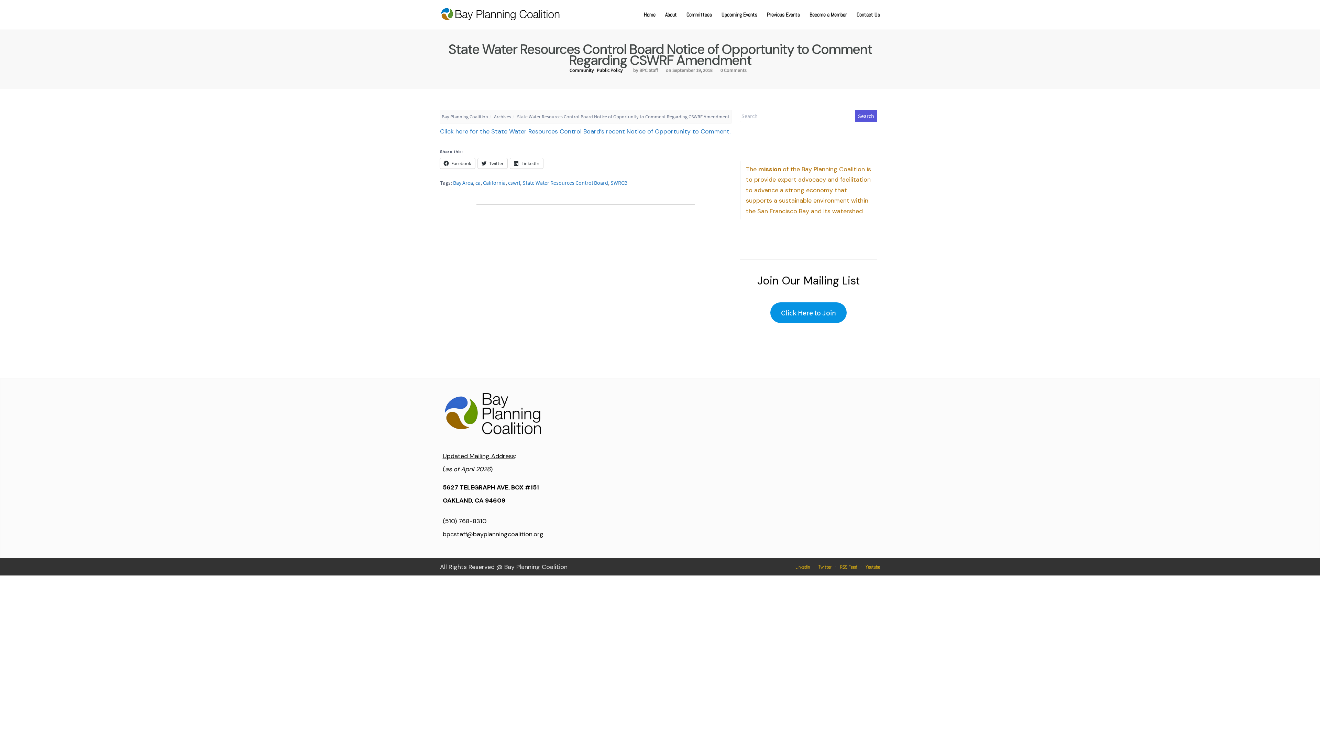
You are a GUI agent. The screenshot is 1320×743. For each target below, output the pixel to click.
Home (650, 14)
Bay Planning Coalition (465, 117)
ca (478, 182)
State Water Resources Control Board (565, 182)
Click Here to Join (808, 312)
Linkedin (802, 567)
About (671, 14)
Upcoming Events (739, 14)
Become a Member (828, 14)
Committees (699, 14)
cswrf (514, 182)
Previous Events (783, 14)
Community (582, 70)
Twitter (825, 567)
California (494, 182)
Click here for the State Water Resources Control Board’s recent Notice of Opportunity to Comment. (585, 131)
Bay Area (463, 182)
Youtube (873, 567)
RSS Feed (848, 567)
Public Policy (610, 70)
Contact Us (868, 14)
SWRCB (618, 182)
